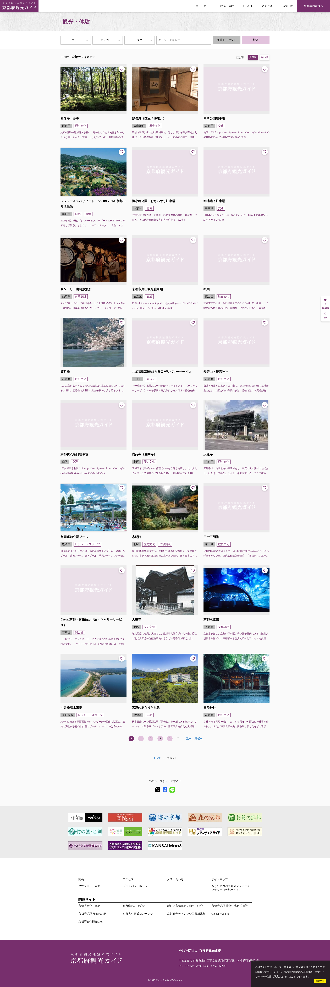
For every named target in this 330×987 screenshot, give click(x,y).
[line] (172, 790)
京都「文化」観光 (89, 905)
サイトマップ (219, 879)
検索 (255, 39)
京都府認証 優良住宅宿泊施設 (229, 905)
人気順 (252, 57)
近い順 (264, 57)
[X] (158, 790)
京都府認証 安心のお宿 (92, 913)
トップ (157, 758)
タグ (139, 40)
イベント (247, 5)
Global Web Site (220, 913)
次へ (189, 738)
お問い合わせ (175, 879)
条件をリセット (226, 39)
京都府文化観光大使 (90, 921)
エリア (76, 40)
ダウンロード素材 (89, 886)
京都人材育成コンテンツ (138, 913)
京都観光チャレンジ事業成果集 (186, 913)
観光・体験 (227, 5)
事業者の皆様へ (313, 5)
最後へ (199, 738)
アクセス (266, 5)
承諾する (320, 981)
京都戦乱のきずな (134, 905)
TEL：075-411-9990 (190, 966)
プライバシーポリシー (136, 886)
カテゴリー (107, 40)
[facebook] (165, 790)
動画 (81, 879)
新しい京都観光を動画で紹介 (185, 905)
